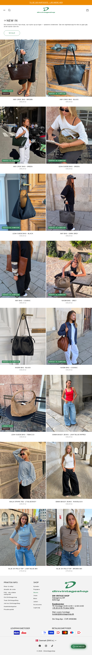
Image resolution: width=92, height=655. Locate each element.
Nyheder (36, 586)
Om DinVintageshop (10, 597)
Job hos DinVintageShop (12, 603)
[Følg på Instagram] (46, 646)
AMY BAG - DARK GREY (69, 233)
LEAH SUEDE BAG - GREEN (69, 166)
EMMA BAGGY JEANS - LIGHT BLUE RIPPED (69, 435)
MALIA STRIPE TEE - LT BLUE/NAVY (22, 502)
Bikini (35, 598)
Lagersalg (36, 607)
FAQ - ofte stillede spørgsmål (10, 593)
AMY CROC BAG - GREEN (22, 166)
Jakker (35, 601)
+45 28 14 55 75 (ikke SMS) (63, 608)
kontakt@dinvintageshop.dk (63, 614)
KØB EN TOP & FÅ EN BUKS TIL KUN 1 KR (46, 2)
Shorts (35, 592)
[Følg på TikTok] (52, 646)
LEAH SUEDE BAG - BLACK (23, 233)
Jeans (35, 595)
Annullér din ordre (10, 589)
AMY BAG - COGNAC (23, 300)
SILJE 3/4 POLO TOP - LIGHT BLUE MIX (23, 569)
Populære (36, 589)
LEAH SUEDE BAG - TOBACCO (22, 435)
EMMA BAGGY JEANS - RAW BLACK (69, 502)
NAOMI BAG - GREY (69, 300)
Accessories (37, 604)
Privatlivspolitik (9, 609)
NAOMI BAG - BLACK (23, 367)
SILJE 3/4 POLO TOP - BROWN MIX (69, 569)
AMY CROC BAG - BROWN (23, 99)
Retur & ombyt (8, 586)
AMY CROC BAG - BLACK (69, 99)
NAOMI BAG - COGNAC (69, 367)
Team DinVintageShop (11, 600)
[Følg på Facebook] (40, 646)
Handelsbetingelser (10, 606)
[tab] (11, 20)
